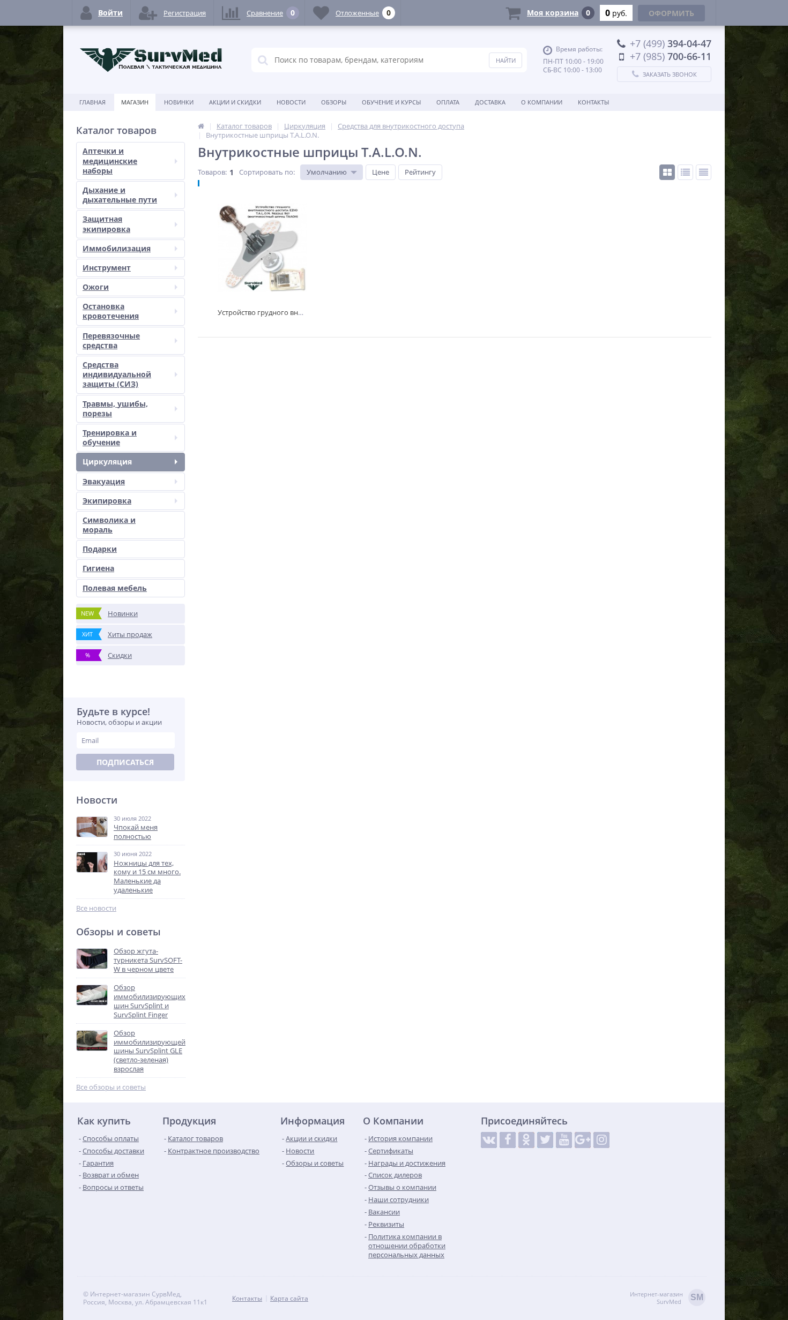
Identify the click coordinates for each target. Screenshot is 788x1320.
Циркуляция (107, 461)
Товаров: (212, 172)
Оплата (447, 102)
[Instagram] (601, 1140)
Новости (291, 102)
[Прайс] (703, 172)
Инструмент (107, 267)
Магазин (134, 102)
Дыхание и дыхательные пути (120, 195)
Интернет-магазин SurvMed (666, 1298)
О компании (541, 102)
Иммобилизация (117, 248)
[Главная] (201, 126)
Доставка (490, 102)
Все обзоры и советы (111, 1087)
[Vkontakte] (489, 1140)
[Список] (685, 172)
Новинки (179, 102)
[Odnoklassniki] (526, 1140)
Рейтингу (420, 172)
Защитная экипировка (106, 224)
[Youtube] (564, 1140)
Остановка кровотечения (111, 311)
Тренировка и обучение (110, 437)
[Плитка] (667, 172)
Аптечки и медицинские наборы (110, 160)
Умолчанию (327, 172)
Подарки (100, 549)
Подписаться (125, 762)
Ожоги (96, 287)
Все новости (96, 908)
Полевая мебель (115, 588)
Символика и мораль (109, 525)
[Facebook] (508, 1140)
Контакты (593, 102)
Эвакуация (104, 481)
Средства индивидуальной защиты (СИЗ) (117, 374)
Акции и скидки (235, 102)
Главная (92, 102)
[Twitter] (545, 1140)
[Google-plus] (583, 1140)
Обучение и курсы (391, 102)
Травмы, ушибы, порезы (115, 408)
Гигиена (98, 568)
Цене (380, 172)
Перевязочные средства (111, 340)
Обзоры (333, 102)
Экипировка (107, 501)
